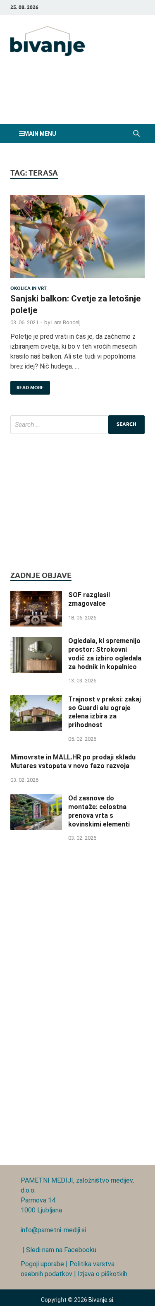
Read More (27, 385)
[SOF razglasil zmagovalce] (36, 596)
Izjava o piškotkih (102, 1274)
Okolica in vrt (28, 288)
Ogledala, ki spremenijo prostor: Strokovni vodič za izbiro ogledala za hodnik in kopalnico (104, 653)
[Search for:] (77, 424)
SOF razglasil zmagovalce (89, 599)
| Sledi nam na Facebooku (58, 1250)
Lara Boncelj (66, 322)
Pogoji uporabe (42, 1264)
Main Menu (40, 133)
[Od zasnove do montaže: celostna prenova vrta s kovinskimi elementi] (36, 799)
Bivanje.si (100, 1299)
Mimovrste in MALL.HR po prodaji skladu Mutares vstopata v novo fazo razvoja (73, 761)
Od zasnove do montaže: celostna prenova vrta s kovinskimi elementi (99, 811)
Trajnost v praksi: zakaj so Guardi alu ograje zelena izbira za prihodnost (104, 712)
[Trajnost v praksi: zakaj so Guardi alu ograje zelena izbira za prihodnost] (36, 700)
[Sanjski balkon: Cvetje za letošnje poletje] (77, 240)
